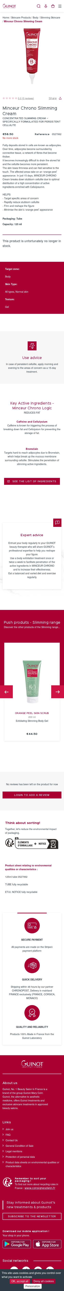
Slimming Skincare (50, 17)
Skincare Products (21, 17)
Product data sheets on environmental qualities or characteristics (32, 1164)
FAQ (8, 1134)
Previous (6, 691)
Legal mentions (14, 1151)
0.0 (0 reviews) (26, 98)
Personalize (32, 1286)
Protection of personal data (20, 1156)
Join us (9, 1129)
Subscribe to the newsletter (32, 1217)
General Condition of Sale (19, 1145)
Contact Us (12, 1140)
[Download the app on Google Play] (17, 1244)
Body (35, 17)
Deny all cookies (44, 1281)
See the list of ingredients (34, 481)
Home (6, 17)
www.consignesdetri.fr (40, 1188)
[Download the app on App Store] (47, 1244)
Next (57, 691)
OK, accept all (19, 1281)
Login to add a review (32, 795)
